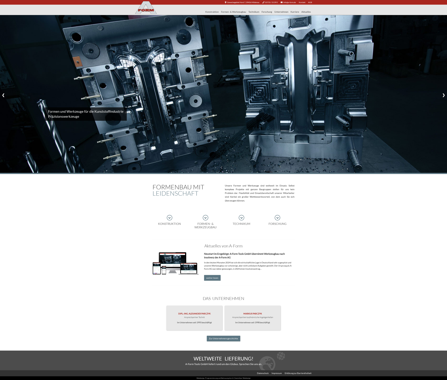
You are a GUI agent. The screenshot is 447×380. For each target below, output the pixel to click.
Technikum (253, 11)
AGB (310, 2)
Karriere (295, 11)
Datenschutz (263, 373)
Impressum (277, 373)
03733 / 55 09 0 (271, 2)
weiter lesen (212, 278)
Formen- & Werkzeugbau (233, 11)
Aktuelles (306, 11)
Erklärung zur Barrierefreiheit (298, 373)
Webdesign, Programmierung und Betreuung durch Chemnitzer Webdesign (223, 378)
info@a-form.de (289, 2)
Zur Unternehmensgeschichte (223, 338)
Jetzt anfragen (59, 115)
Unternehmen (281, 11)
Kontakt (302, 2)
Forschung (267, 11)
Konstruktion (212, 11)
